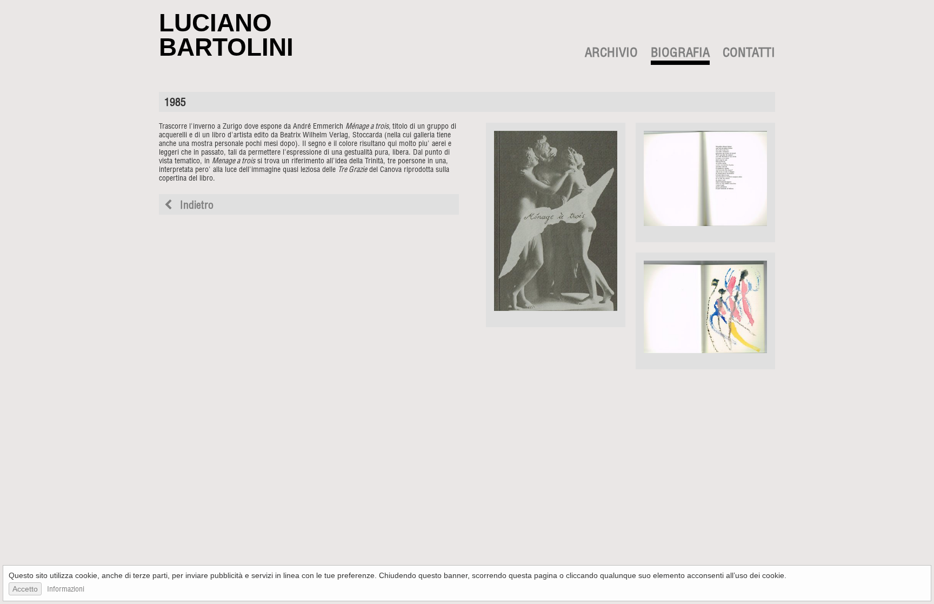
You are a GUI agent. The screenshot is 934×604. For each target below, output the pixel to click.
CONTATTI (749, 54)
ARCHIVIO (611, 54)
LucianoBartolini (226, 35)
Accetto (25, 589)
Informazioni (65, 590)
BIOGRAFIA (680, 54)
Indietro (195, 206)
